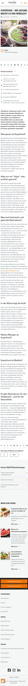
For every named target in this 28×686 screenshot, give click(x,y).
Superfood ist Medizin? (10, 97)
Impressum (5, 681)
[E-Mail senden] (1, 65)
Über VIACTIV (4, 611)
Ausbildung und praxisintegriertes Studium (12, 648)
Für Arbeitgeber (5, 653)
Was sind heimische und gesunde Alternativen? (10, 85)
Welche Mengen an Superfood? (12, 93)
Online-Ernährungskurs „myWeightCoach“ (7, 473)
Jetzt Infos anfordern (14, 586)
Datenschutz (22, 681)
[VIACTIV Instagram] (14, 671)
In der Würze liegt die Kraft (11, 89)
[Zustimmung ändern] (3, 681)
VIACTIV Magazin (5, 639)
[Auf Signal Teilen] (26, 446)
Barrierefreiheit (13, 681)
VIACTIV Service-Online (7, 630)
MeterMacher (4, 662)
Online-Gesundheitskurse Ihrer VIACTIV (10, 486)
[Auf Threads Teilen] (21, 65)
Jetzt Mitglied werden (14, 581)
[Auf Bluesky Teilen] (14, 65)
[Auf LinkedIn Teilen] (11, 65)
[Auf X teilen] (8, 65)
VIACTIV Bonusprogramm (8, 634)
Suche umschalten (21, 3)
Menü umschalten (2, 3)
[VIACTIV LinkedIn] (18, 671)
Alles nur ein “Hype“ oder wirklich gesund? (9, 80)
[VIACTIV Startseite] (12, 2)
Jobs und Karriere (5, 657)
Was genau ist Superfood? (11, 75)
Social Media (13, 683)
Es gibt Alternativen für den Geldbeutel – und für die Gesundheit (13, 101)
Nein (14, 455)
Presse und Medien (6, 607)
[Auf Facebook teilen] (4, 65)
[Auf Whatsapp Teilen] (25, 65)
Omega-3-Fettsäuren (9, 271)
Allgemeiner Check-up (7, 480)
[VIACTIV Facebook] (9, 671)
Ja (4, 455)
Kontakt (3, 602)
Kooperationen (5, 598)
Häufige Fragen (5, 625)
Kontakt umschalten (25, 3)
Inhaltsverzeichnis (7, 71)
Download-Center (5, 621)
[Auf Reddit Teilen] (18, 65)
